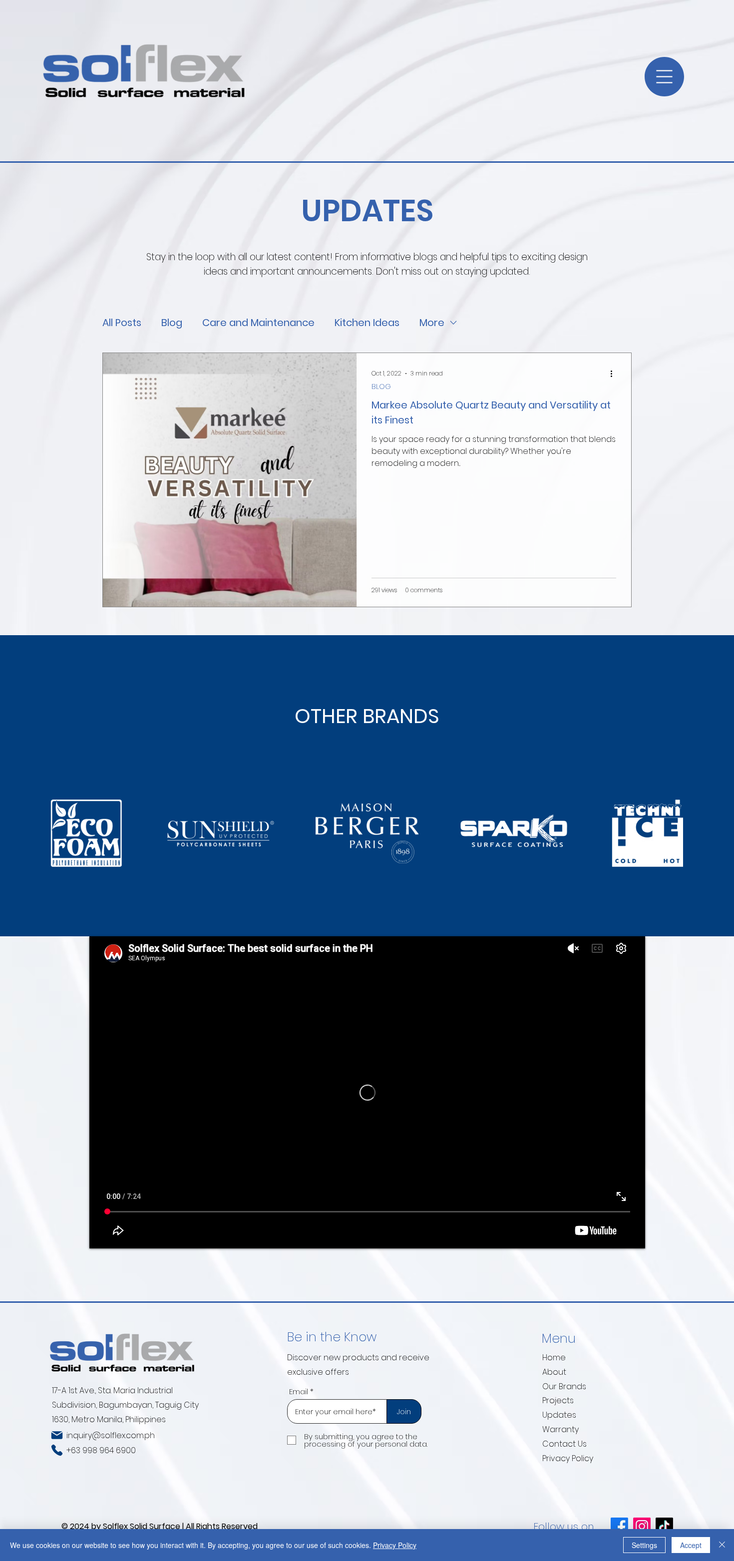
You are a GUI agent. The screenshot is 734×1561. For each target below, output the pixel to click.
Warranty (560, 1429)
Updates (559, 1415)
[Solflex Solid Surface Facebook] (619, 1526)
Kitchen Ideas (367, 323)
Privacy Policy (567, 1458)
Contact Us (564, 1444)
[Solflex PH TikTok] (664, 1526)
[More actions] (615, 374)
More (431, 323)
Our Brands (564, 1386)
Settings (644, 1545)
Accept (691, 1545)
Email (298, 1391)
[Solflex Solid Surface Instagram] (642, 1526)
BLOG (381, 386)
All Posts (121, 323)
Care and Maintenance (258, 323)
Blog (171, 323)
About (554, 1372)
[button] (664, 76)
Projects (558, 1400)
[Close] (722, 1545)
